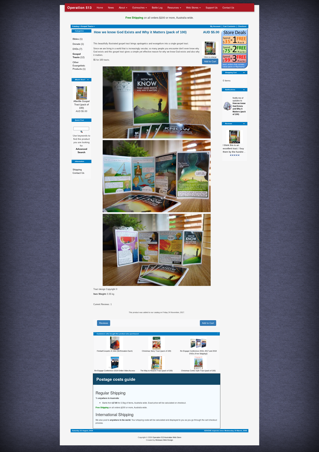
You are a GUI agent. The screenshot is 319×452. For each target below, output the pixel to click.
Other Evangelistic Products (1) (79, 65)
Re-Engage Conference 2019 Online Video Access (114, 371)
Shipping (77, 169)
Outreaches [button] (138, 7)
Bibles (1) (78, 39)
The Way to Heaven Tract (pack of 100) (156, 371)
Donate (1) (78, 44)
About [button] (122, 7)
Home (100, 7)
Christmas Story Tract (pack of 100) (156, 351)
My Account (215, 26)
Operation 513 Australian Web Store (167, 437)
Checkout (242, 26)
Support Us (211, 7)
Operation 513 (79, 7)
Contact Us (228, 7)
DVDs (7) (77, 49)
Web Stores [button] (192, 7)
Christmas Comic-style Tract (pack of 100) (198, 371)
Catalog (75, 26)
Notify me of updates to (239, 106)
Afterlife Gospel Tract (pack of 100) (81, 104)
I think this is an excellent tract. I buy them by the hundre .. (234, 148)
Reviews (103, 323)
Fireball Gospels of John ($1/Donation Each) (115, 351)
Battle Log (157, 7)
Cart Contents (229, 26)
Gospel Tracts (87, 26)
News (111, 7)
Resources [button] (173, 7)
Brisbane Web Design (164, 440)
